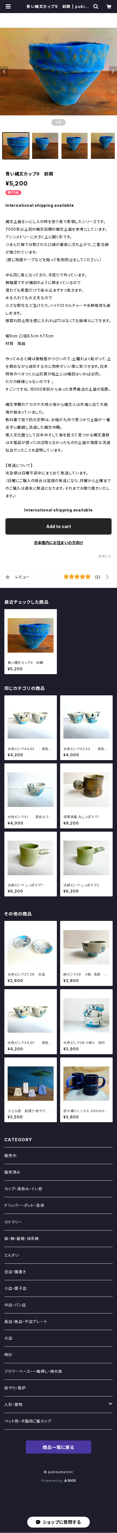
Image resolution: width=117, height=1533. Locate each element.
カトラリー (13, 1222)
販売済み (12, 1172)
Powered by (52, 1481)
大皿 (8, 1338)
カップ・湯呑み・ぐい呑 (23, 1188)
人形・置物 (13, 1404)
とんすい (11, 1255)
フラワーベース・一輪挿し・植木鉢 (33, 1371)
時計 (8, 1354)
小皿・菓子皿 (15, 1288)
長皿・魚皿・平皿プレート (25, 1321)
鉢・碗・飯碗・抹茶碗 (21, 1238)
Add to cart (58, 526)
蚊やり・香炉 (15, 1388)
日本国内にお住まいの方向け (58, 542)
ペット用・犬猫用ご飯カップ (27, 1421)
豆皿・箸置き (15, 1271)
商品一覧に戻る (58, 1447)
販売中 (10, 1155)
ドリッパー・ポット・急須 (24, 1205)
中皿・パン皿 (15, 1305)
